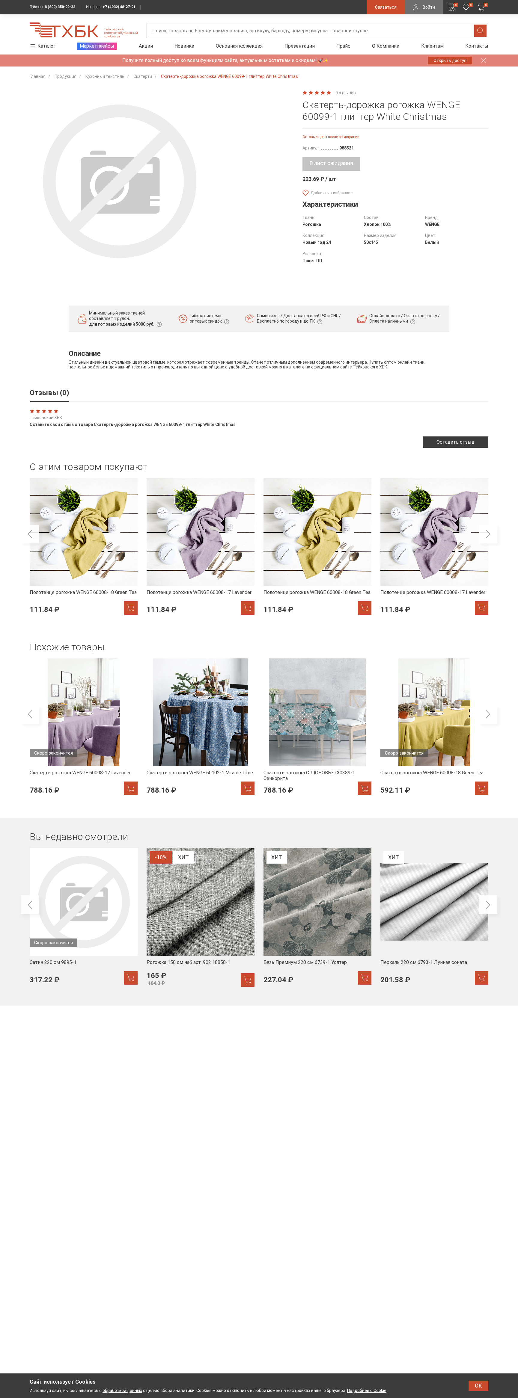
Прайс (343, 46)
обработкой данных (122, 1390)
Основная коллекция (239, 46)
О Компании (385, 46)
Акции (146, 46)
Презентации (299, 46)
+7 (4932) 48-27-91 (119, 7)
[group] (84, 550)
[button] (30, 534)
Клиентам (432, 46)
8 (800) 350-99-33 (60, 7)
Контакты (476, 46)
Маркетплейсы (97, 46)
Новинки (184, 46)
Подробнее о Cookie (366, 1390)
